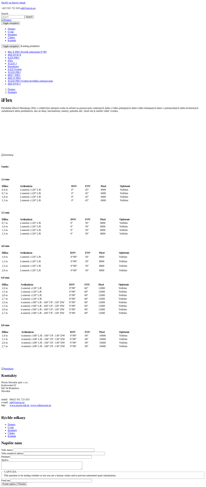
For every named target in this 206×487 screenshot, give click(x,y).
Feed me (5, 480)
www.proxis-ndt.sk (19, 405)
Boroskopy (13, 66)
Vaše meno (6, 450)
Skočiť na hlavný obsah (13, 2)
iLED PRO (13, 57)
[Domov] (6, 20)
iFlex (10, 60)
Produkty (12, 34)
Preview (22, 484)
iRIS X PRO (14, 78)
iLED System (15, 69)
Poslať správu (9, 484)
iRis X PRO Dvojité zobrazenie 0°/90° (27, 52)
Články (11, 37)
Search (4, 13)
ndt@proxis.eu (28, 8)
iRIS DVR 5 (14, 83)
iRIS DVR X (14, 54)
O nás (11, 31)
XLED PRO (14, 72)
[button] (7, 368)
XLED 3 (12, 63)
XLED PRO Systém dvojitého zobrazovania (30, 81)
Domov (11, 28)
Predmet (5, 456)
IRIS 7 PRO (14, 75)
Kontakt (12, 40)
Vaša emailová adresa (12, 453)
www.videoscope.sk (40, 405)
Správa (4, 460)
